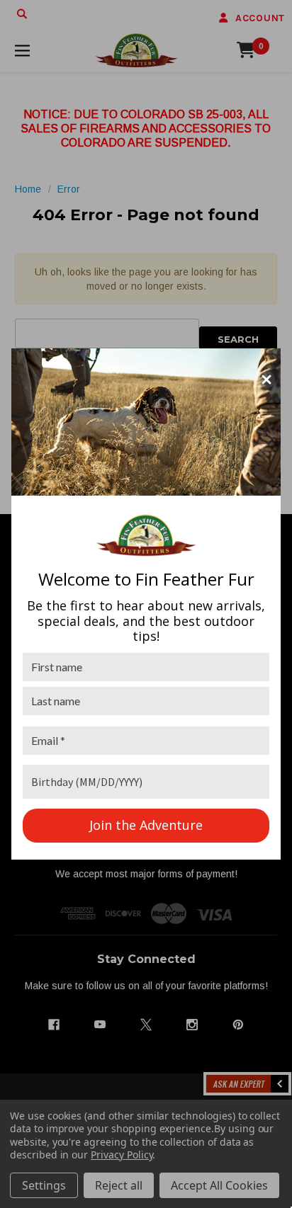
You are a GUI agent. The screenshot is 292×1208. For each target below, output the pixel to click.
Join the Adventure (146, 824)
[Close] (266, 379)
